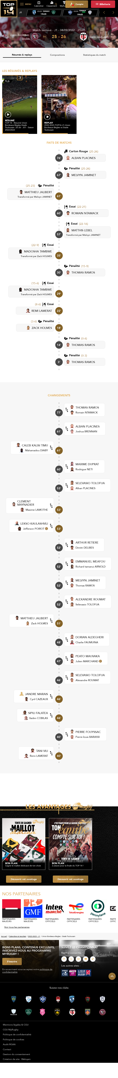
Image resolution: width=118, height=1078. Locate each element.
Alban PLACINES (85, 488)
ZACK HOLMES (42, 327)
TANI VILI (42, 750)
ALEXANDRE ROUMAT (90, 599)
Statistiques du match (94, 55)
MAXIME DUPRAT (87, 464)
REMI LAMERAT (42, 310)
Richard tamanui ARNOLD (90, 566)
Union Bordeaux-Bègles (19, 36)
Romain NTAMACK (87, 412)
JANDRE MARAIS (36, 694)
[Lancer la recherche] (56, 4)
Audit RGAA (9, 1044)
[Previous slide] (104, 12)
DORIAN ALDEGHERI (90, 637)
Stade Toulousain (99, 37)
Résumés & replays (22, 55)
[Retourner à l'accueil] (8, 10)
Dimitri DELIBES (85, 547)
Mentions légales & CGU (15, 1024)
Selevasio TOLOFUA (87, 604)
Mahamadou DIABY (36, 450)
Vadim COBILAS (38, 718)
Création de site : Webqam (17, 1059)
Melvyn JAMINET (43, 196)
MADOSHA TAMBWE (38, 251)
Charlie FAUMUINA (87, 642)
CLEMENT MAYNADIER (25, 503)
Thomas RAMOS (85, 585)
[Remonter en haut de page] (112, 976)
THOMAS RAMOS (83, 272)
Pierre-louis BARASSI (88, 736)
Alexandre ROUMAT (87, 680)
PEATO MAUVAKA (88, 656)
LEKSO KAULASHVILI (34, 523)
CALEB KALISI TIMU (35, 445)
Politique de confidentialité (17, 1034)
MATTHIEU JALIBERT (38, 192)
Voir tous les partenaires (16, 927)
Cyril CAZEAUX (39, 699)
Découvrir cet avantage (24, 879)
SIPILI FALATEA (38, 713)
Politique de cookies (13, 1039)
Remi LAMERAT (39, 755)
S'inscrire (12, 961)
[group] (44, 13)
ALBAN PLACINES (84, 158)
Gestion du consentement (16, 1054)
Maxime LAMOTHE (37, 509)
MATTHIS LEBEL (82, 230)
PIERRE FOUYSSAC (88, 731)
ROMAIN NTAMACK (85, 213)
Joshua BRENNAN (86, 431)
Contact (7, 1049)
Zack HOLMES (44, 256)
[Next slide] (113, 12)
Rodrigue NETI (84, 469)
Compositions (57, 55)
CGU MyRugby (10, 1029)
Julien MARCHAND (87, 661)
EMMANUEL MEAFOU (90, 561)
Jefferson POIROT (33, 528)
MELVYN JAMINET (84, 175)
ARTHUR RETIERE (87, 542)
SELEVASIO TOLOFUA (90, 483)
